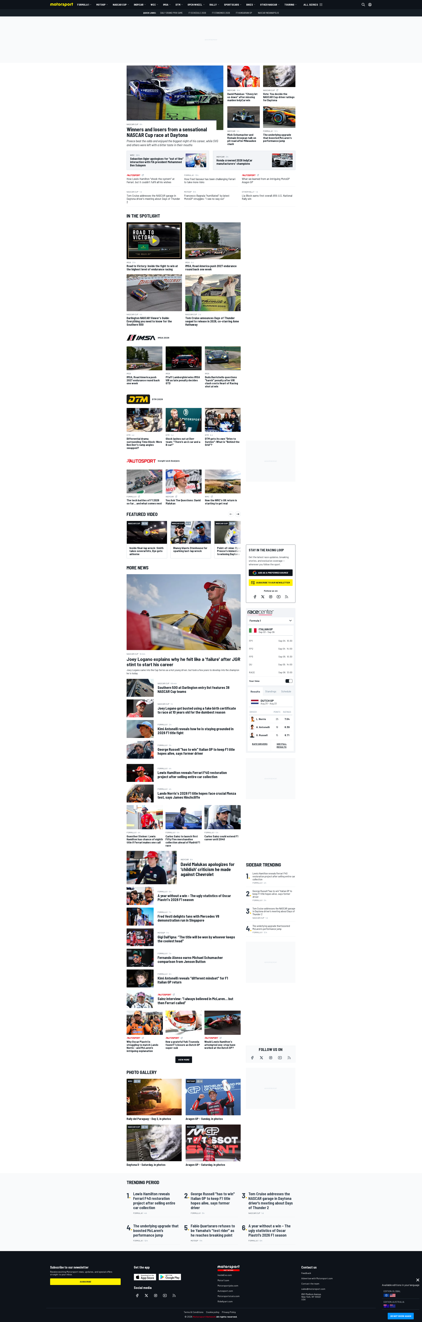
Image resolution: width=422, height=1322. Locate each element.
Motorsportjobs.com (228, 1285)
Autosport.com (225, 1290)
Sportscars (231, 4)
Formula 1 (83, 4)
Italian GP (266, 629)
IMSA (165, 4)
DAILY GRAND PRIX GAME (171, 12)
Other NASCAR (268, 4)
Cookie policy (212, 1312)
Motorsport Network (204, 1316)
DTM (178, 4)
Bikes (249, 4)
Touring (289, 4)
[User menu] (370, 4)
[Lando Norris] (252, 719)
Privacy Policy (229, 1312)
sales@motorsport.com (313, 1288)
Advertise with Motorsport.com (317, 1278)
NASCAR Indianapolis (268, 12)
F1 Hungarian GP (244, 12)
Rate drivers (260, 744)
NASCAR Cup (120, 4)
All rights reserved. (226, 1316)
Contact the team (310, 1283)
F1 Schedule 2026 (197, 12)
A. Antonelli (263, 727)
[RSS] (286, 596)
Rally (213, 4)
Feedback (306, 1273)
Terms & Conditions (193, 1312)
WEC (153, 4)
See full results (282, 745)
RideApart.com (225, 1301)
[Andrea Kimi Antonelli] (252, 727)
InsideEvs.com (225, 1275)
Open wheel (195, 4)
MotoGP (101, 4)
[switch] (288, 681)
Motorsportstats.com (229, 1296)
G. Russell (262, 735)
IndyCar (138, 4)
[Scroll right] (238, 514)
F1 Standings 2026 (221, 12)
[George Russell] (252, 735)
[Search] (363, 4)
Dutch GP (267, 700)
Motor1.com (223, 1280)
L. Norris (261, 719)
